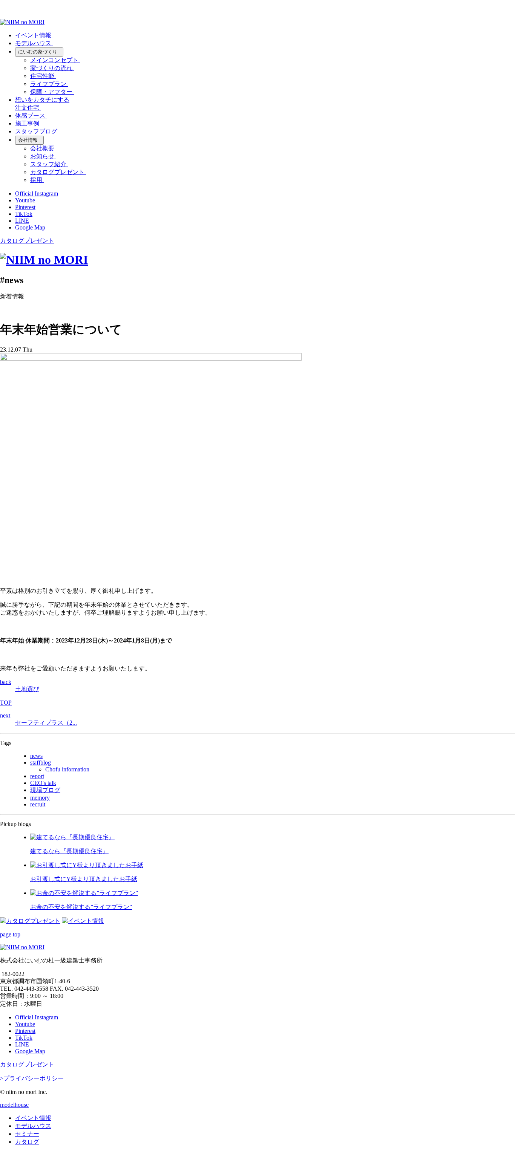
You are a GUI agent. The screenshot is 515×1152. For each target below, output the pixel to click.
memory (40, 797)
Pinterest (25, 207)
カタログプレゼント (27, 240)
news (36, 756)
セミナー (27, 1134)
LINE (22, 220)
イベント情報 (33, 1118)
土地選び (27, 689)
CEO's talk (43, 783)
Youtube (25, 200)
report (37, 776)
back (5, 682)
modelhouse (14, 1105)
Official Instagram (36, 193)
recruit (37, 804)
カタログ (27, 1141)
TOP (6, 702)
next (5, 715)
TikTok (23, 214)
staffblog (40, 762)
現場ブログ (45, 790)
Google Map (30, 227)
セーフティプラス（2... (46, 722)
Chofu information (67, 769)
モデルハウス (33, 1126)
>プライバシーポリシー (32, 1078)
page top (10, 934)
